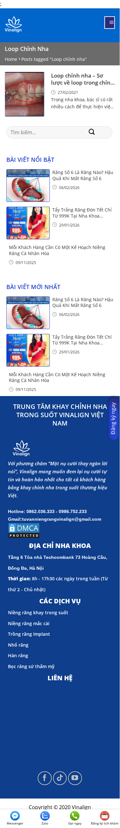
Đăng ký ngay (112, 418)
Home (11, 59)
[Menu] (109, 22)
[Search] (92, 132)
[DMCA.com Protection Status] (24, 530)
